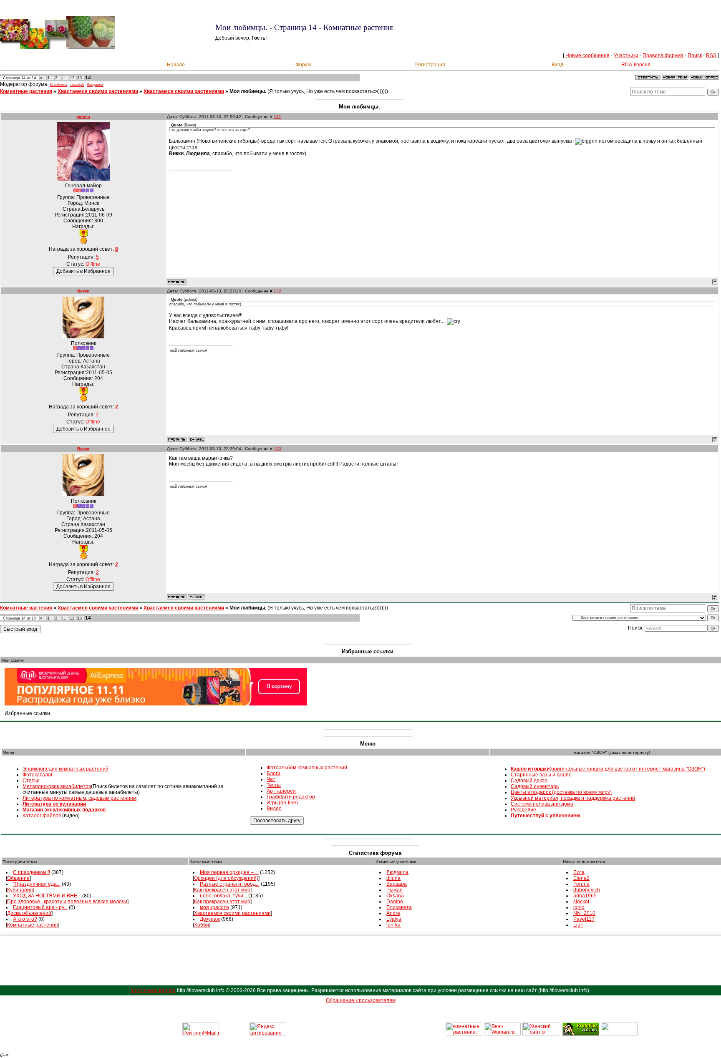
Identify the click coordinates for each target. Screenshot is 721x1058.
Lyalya (393, 919)
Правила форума (663, 55)
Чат (271, 779)
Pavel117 (584, 919)
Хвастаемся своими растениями (98, 91)
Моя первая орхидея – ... (229, 872)
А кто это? (25, 919)
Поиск (695, 55)
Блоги (273, 773)
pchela (83, 116)
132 (277, 291)
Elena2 (581, 878)
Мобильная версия (153, 990)
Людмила (95, 85)
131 (277, 116)
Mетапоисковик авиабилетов (57, 786)
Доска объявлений (29, 913)
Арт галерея (281, 791)
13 (80, 78)
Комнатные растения (26, 91)
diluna (393, 878)
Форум (303, 65)
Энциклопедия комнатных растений (65, 769)
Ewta (579, 872)
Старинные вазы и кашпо (541, 775)
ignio (579, 907)
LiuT (578, 925)
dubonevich (586, 890)
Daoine (394, 901)
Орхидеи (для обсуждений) (226, 878)
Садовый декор (529, 780)
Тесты (274, 785)
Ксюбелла (58, 85)
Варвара (396, 884)
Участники (626, 55)
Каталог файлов (42, 816)
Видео (274, 808)
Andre (393, 913)
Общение (18, 878)
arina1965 (585, 896)
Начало (176, 65)
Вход (557, 65)
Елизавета (399, 907)
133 (277, 448)
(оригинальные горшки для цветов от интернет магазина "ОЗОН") (608, 769)
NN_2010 (584, 913)
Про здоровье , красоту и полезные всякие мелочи (67, 901)
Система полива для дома (542, 804)
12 (72, 78)
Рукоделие (523, 810)
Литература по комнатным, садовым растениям (79, 798)
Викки (83, 291)
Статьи (31, 780)
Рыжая (394, 890)
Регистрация (430, 65)
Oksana (395, 896)
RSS (711, 55)
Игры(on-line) (282, 803)
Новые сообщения (587, 55)
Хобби (201, 925)
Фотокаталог (38, 775)
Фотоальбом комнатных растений (307, 768)
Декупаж (210, 919)
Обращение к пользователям (361, 1000)
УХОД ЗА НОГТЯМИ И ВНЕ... (47, 896)
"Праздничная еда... (37, 884)
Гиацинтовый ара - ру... (40, 907)
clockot (581, 901)
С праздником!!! (31, 872)
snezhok (77, 85)
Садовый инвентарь (535, 786)
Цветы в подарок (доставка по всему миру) (561, 792)
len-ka (393, 925)
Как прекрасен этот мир (222, 890)
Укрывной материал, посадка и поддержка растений (573, 798)
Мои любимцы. (247, 91)
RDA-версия (635, 65)
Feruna (581, 884)
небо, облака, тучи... (223, 896)
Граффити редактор (291, 797)
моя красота (214, 907)
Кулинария (20, 890)
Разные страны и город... (230, 884)
